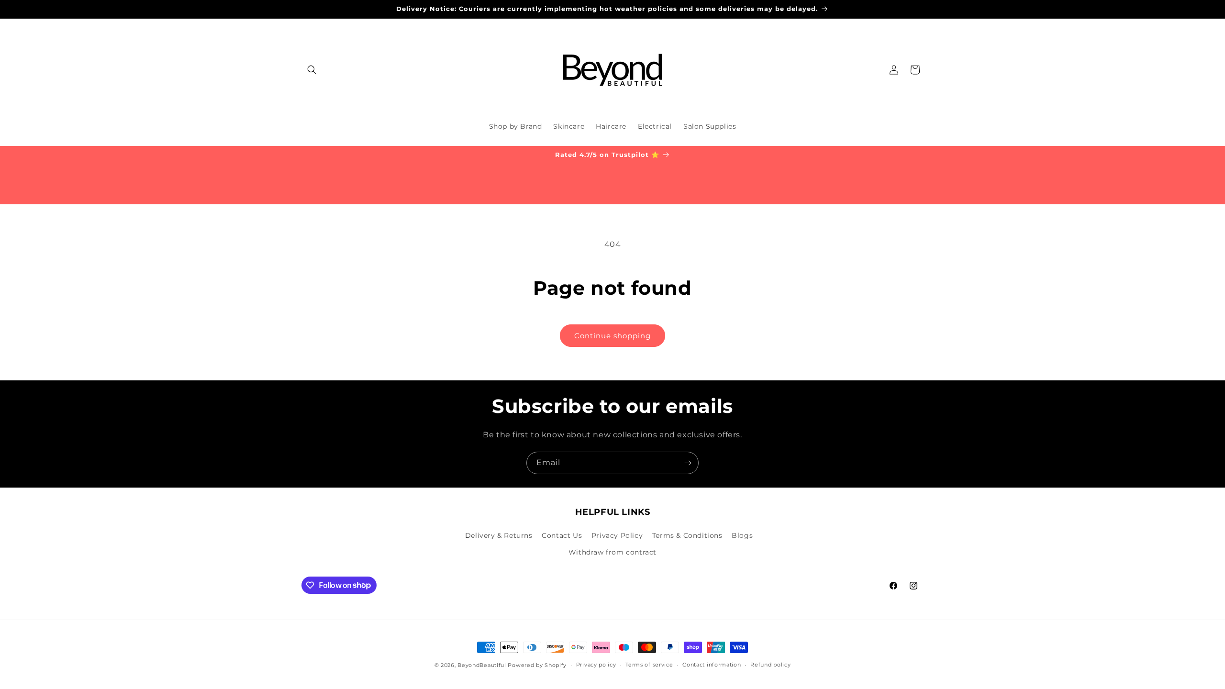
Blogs (742, 535)
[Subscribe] (687, 463)
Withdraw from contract (612, 552)
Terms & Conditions (687, 535)
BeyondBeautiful (481, 665)
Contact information (711, 664)
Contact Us (562, 535)
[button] (312, 69)
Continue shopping (612, 335)
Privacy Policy (617, 535)
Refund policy (770, 664)
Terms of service (649, 664)
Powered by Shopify (537, 665)
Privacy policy (596, 664)
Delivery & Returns (499, 535)
